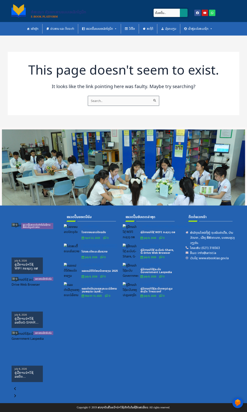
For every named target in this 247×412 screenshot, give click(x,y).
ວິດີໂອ (132, 28)
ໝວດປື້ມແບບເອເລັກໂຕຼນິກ (99, 28)
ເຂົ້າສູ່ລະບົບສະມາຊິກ (198, 28)
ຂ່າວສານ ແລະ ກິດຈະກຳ (62, 28)
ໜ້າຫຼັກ (34, 28)
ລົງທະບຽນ (170, 28)
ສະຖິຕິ (150, 28)
